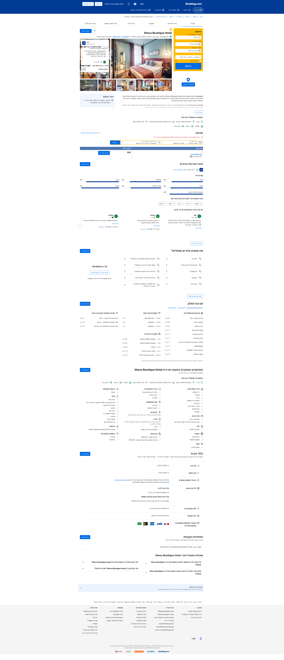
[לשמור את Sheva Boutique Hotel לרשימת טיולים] (94, 31)
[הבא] (83, 58)
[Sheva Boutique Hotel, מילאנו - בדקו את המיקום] (171, 36)
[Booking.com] (194, 4)
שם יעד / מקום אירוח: (194, 35)
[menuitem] (198, 10)
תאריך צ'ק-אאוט (196, 48)
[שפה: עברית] (135, 4)
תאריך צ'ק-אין (197, 41)
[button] (188, 57)
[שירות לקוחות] (128, 4)
